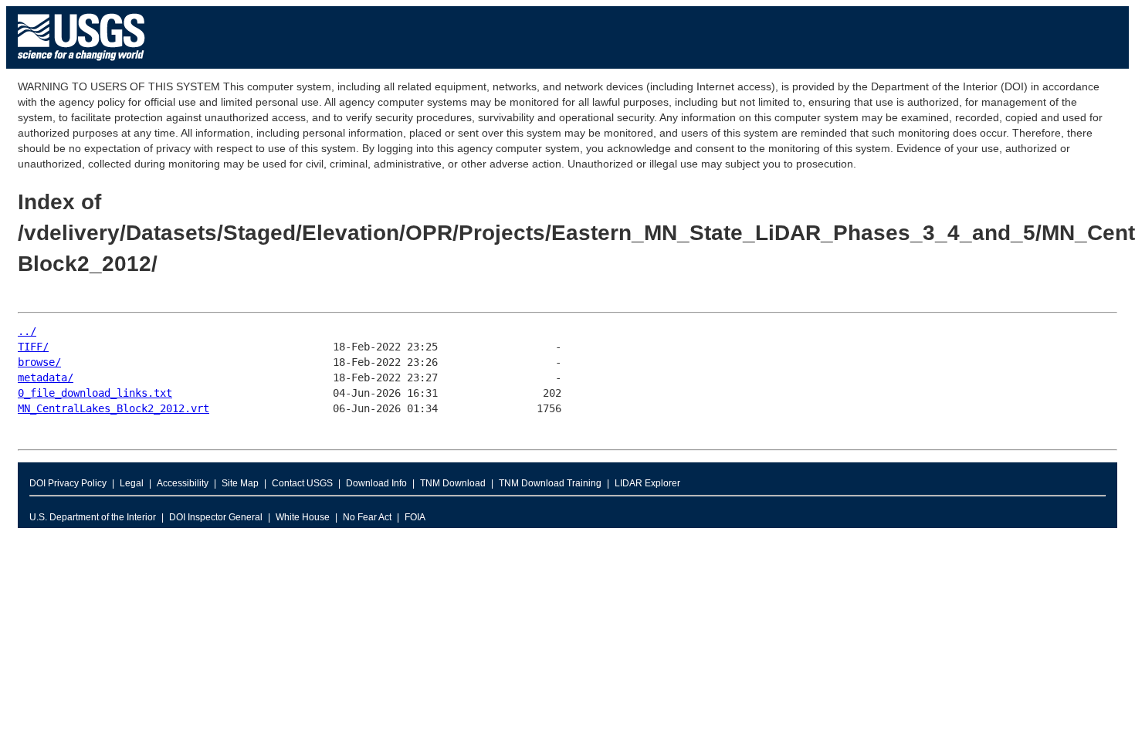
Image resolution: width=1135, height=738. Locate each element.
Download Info (376, 483)
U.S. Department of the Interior (92, 517)
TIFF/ (33, 346)
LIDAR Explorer (647, 483)
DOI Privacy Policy (68, 483)
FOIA (415, 517)
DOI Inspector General (216, 517)
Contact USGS (302, 483)
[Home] (81, 64)
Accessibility (182, 483)
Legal (132, 483)
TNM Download (453, 483)
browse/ (39, 362)
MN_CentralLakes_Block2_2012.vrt (113, 408)
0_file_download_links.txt (95, 393)
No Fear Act (367, 517)
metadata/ (45, 377)
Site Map (240, 483)
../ (27, 331)
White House (303, 517)
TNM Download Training (550, 483)
